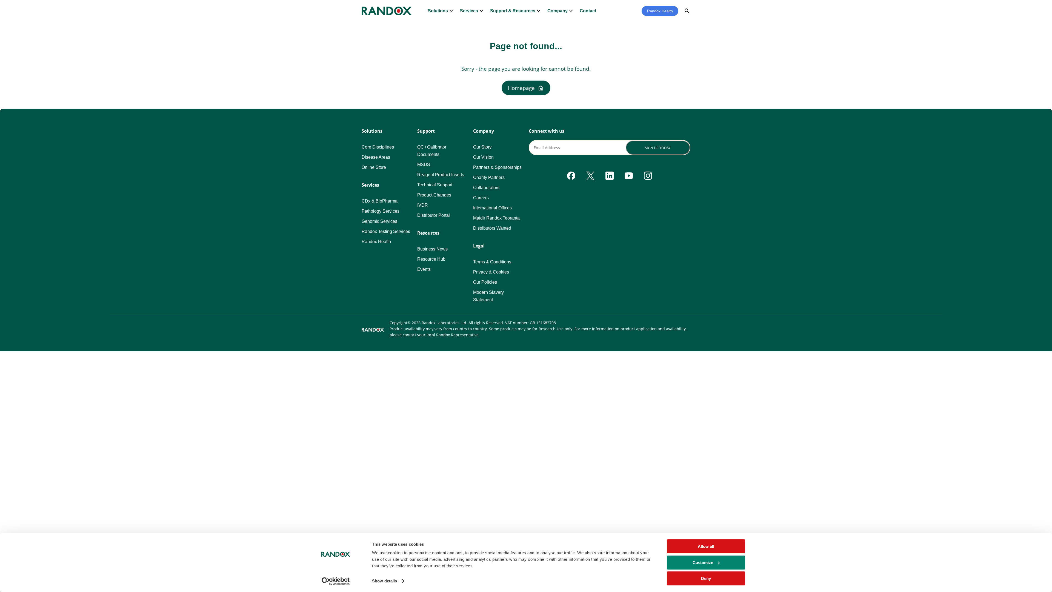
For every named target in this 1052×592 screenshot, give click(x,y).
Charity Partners (489, 177)
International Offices (492, 208)
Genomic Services (379, 221)
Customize (703, 562)
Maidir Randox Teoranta (496, 218)
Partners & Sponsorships (497, 167)
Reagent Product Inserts (440, 174)
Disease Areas (376, 157)
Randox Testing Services (386, 231)
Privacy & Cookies (491, 272)
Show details (384, 581)
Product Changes (434, 195)
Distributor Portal (433, 215)
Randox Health (660, 11)
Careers (481, 197)
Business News (432, 249)
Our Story (482, 147)
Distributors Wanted (492, 228)
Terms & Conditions (492, 262)
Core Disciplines (378, 147)
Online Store (374, 167)
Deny (706, 578)
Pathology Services (380, 211)
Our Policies (485, 282)
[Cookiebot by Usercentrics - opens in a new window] (336, 581)
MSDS (423, 164)
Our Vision (483, 157)
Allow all (706, 546)
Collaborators (486, 187)
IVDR (422, 205)
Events (424, 269)
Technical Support (434, 185)
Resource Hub (431, 259)
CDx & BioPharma (380, 201)
